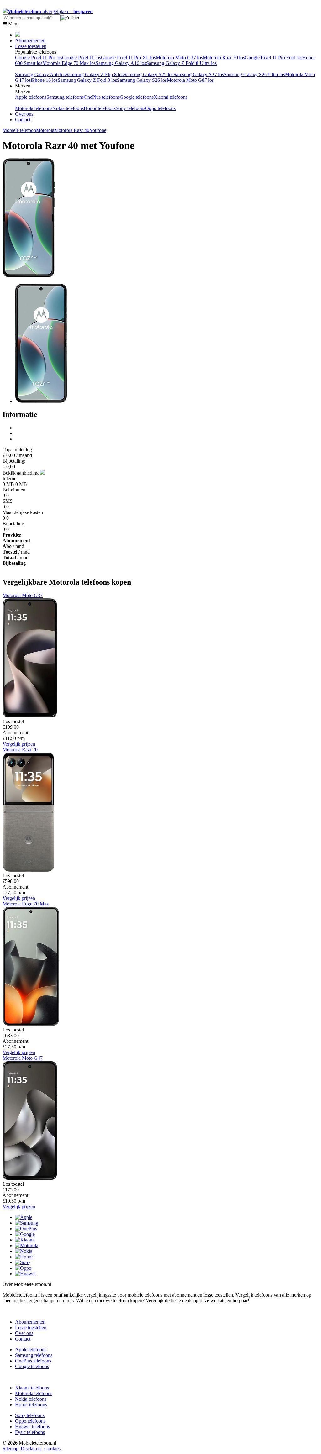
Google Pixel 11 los (81, 57)
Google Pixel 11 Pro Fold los (273, 57)
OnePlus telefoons (102, 97)
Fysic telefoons (30, 1432)
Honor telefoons (100, 108)
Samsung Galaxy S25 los (148, 74)
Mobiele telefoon (19, 130)
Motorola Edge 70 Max (26, 903)
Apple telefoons (30, 97)
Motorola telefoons (33, 108)
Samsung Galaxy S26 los (142, 80)
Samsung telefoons (65, 97)
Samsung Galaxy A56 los (40, 74)
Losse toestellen (30, 46)
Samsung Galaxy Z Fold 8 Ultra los (181, 63)
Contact (22, 119)
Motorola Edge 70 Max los (69, 63)
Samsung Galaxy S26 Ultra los (254, 74)
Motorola (45, 130)
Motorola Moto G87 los (190, 80)
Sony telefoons (130, 108)
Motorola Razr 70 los (224, 57)
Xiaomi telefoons (170, 97)
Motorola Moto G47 (23, 1058)
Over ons (24, 114)
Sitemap (10, 1448)
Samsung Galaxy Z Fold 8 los (87, 80)
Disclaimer (31, 1448)
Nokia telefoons (68, 108)
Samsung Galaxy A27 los (198, 74)
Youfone (97, 130)
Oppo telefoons (160, 108)
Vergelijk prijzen (19, 744)
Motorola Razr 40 (71, 130)
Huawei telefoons (32, 1426)
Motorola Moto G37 (23, 595)
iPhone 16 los (44, 80)
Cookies (52, 1448)
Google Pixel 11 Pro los (38, 57)
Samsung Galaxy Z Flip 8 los (95, 74)
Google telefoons (137, 97)
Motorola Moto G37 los (179, 57)
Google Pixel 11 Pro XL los (128, 57)
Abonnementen (30, 40)
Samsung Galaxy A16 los (121, 63)
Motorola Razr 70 (20, 749)
